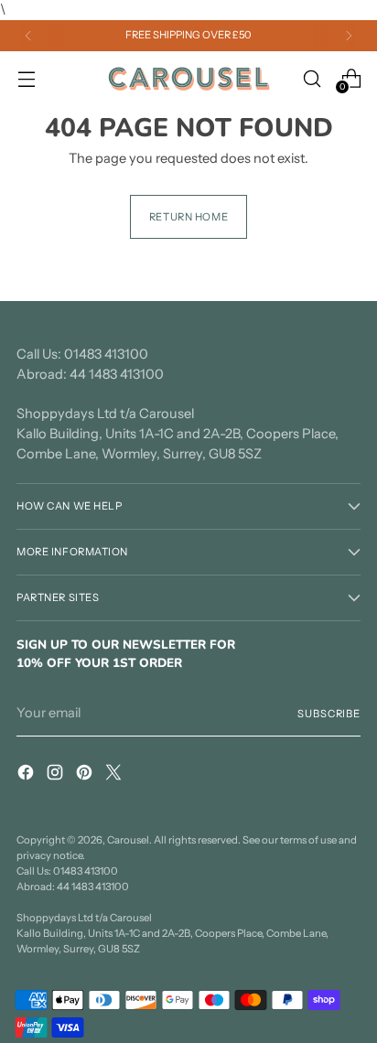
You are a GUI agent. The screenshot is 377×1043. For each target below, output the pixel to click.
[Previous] (28, 35)
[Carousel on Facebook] (27, 775)
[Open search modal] (311, 78)
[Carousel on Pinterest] (86, 775)
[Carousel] (188, 78)
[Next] (349, 35)
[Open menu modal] (26, 78)
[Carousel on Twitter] (115, 775)
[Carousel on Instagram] (57, 775)
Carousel (128, 839)
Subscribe (329, 713)
